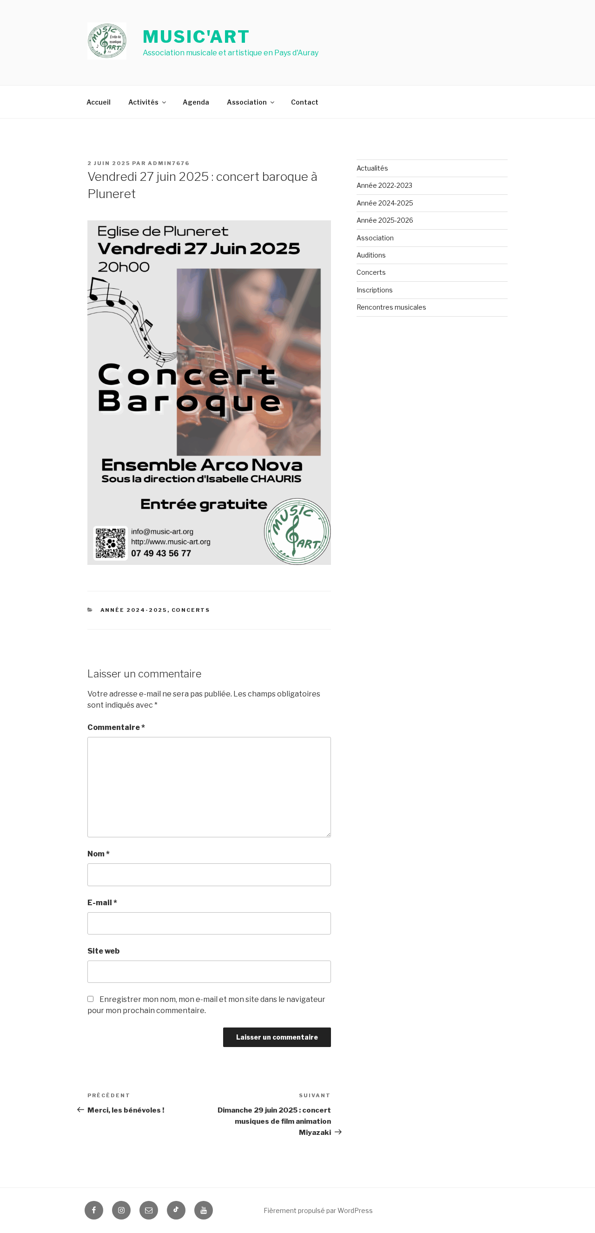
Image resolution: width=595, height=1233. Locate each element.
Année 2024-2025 (133, 610)
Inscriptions (375, 290)
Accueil (98, 102)
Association (247, 102)
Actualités (372, 168)
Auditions (371, 255)
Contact (304, 102)
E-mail (102, 902)
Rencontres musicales (391, 307)
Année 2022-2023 (384, 185)
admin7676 (169, 163)
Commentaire (116, 727)
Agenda (196, 102)
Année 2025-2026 (385, 220)
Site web (103, 951)
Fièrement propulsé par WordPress (318, 1210)
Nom (98, 853)
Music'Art (197, 37)
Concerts (191, 610)
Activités (143, 102)
